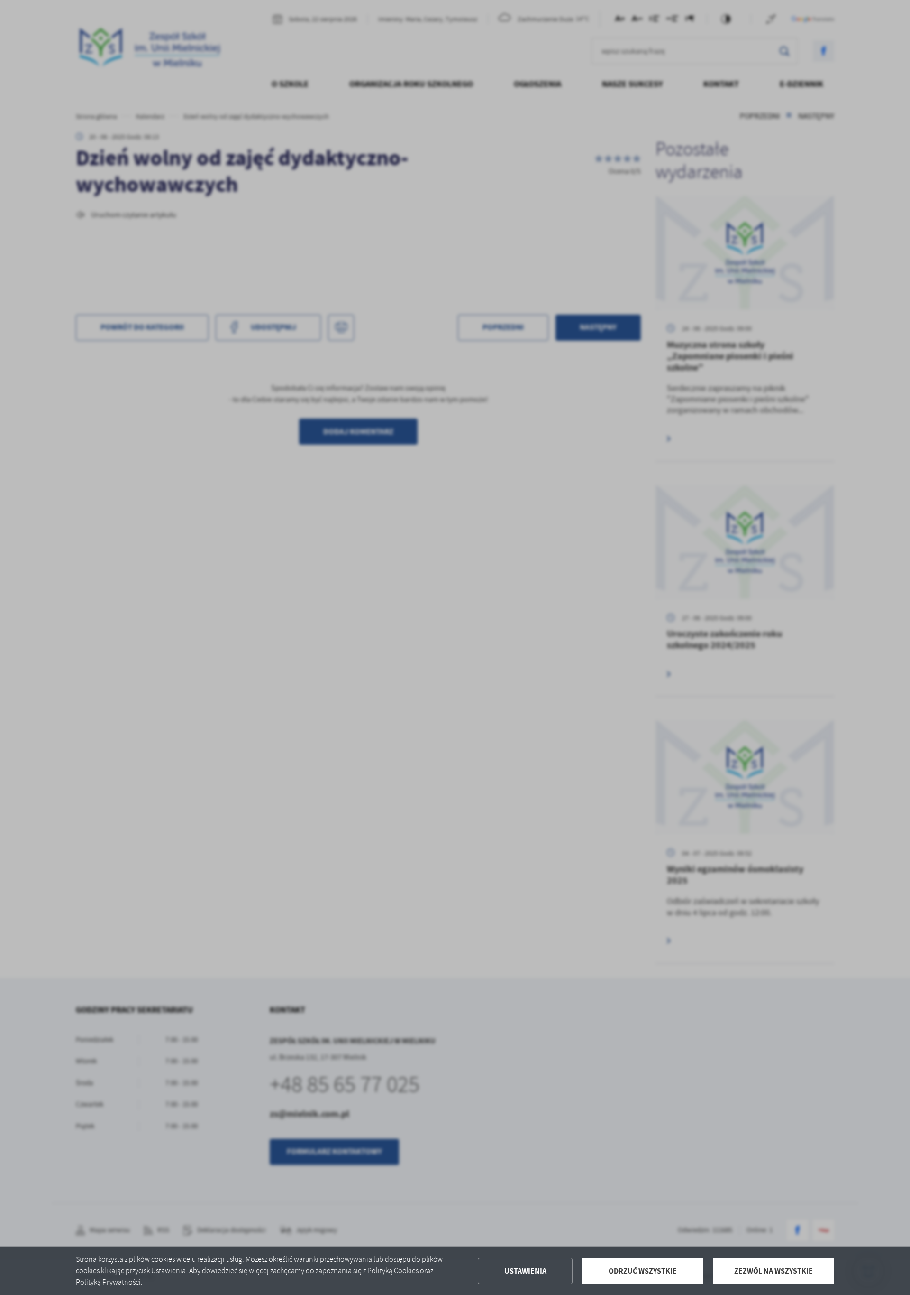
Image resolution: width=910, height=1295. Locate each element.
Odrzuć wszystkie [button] (643, 1271)
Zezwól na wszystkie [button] (773, 1271)
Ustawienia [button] (525, 1271)
